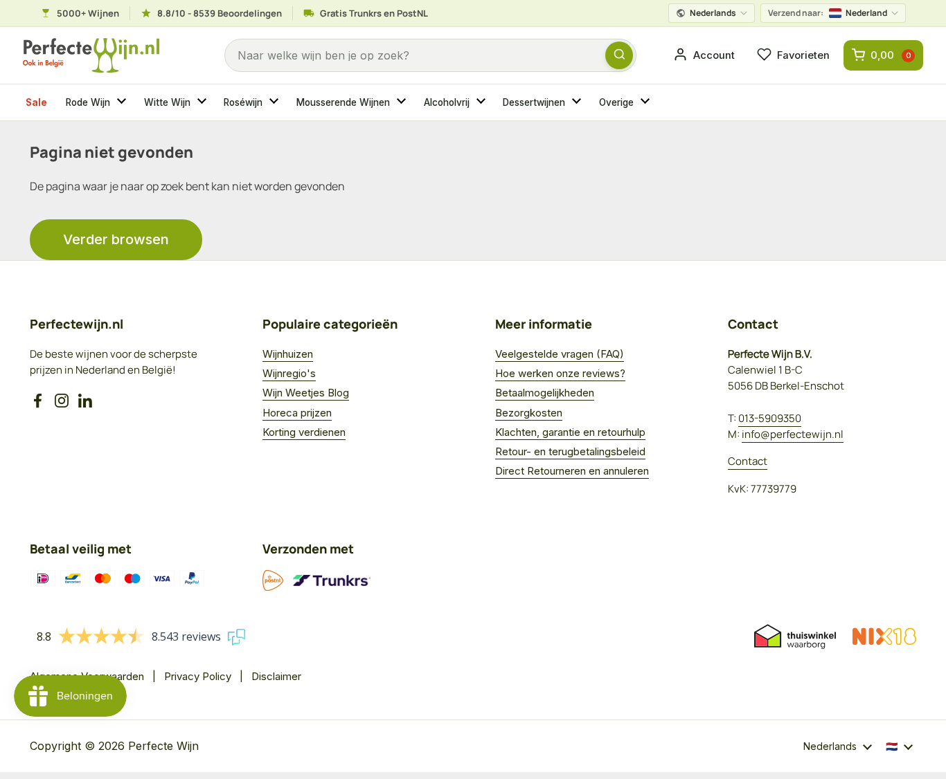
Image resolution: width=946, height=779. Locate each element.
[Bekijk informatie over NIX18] (884, 636)
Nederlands (713, 13)
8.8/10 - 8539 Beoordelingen (219, 13)
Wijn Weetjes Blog (305, 392)
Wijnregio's (289, 373)
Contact (747, 461)
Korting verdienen (304, 432)
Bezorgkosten (528, 412)
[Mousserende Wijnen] (403, 102)
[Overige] (647, 102)
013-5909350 (769, 418)
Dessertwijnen (534, 102)
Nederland (827, 13)
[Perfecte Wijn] (91, 55)
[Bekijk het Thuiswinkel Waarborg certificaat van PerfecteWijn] (795, 636)
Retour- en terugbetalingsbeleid (570, 451)
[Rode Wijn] (123, 102)
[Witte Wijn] (204, 102)
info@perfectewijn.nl (793, 434)
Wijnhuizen (287, 353)
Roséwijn (243, 102)
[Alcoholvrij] (483, 102)
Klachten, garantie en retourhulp (570, 432)
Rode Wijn (88, 102)
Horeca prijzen (297, 412)
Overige (616, 102)
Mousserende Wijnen (343, 102)
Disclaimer (276, 676)
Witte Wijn (167, 102)
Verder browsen (116, 239)
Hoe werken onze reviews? (560, 373)
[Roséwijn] (276, 102)
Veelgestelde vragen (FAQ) (559, 353)
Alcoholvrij (447, 102)
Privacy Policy (197, 676)
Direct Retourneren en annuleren (572, 470)
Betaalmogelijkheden (544, 392)
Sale (36, 102)
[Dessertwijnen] (578, 102)
